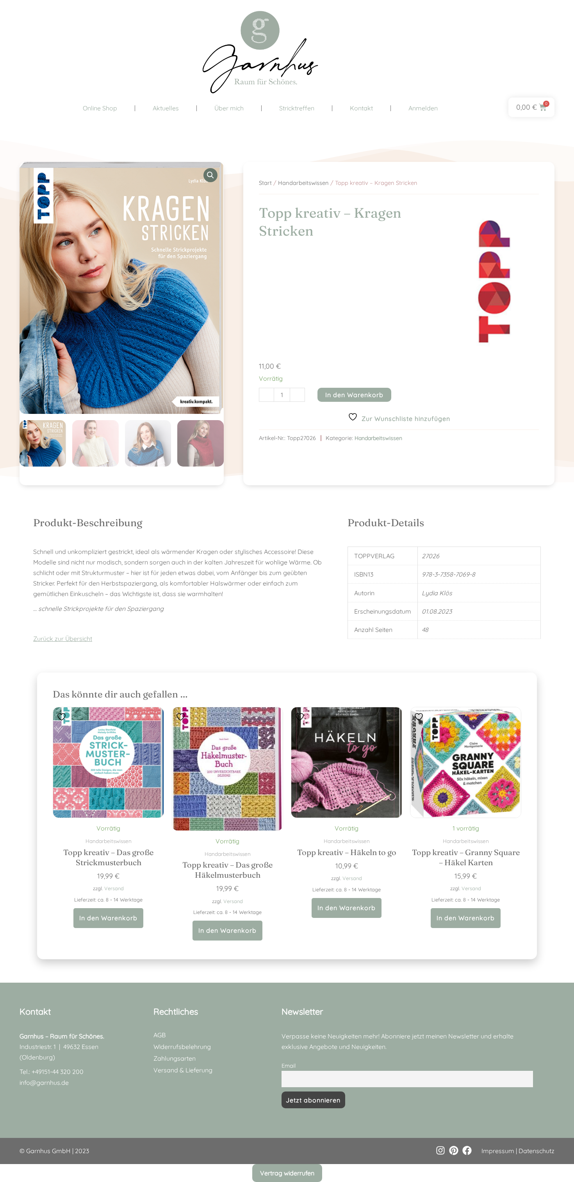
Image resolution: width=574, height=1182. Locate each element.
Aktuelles (166, 108)
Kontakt (361, 108)
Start (265, 182)
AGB (159, 1035)
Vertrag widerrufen (287, 1173)
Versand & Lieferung (182, 1070)
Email (289, 1065)
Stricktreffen (296, 108)
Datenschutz (536, 1151)
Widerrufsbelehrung (182, 1047)
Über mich (229, 108)
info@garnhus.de (44, 1082)
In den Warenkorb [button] (108, 918)
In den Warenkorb (354, 395)
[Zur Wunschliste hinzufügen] (62, 716)
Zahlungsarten (174, 1058)
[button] (210, 175)
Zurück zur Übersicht (62, 638)
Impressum (497, 1151)
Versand (114, 888)
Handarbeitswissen (303, 182)
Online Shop (100, 108)
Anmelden (423, 108)
